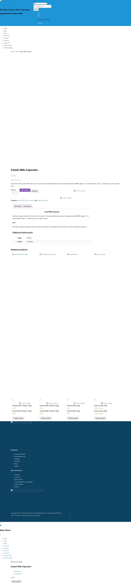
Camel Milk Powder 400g (49, 406)
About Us (6, 40)
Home (5, 28)
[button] (18, 418)
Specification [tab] (27, 206)
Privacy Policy (8, 45)
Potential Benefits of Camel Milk (24, 482)
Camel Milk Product (23, 200)
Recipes (17, 466)
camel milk (36, 183)
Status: (12, 180)
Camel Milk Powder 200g (21, 406)
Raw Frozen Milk (100, 406)
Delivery (6, 38)
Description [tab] (18, 206)
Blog (5, 31)
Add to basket (25, 190)
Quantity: (13, 190)
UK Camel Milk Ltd (5, 5)
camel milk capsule (43, 200)
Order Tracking (8, 48)
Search (36, 9)
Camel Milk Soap (73, 406)
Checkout (34, 191)
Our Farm (6, 35)
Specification (18, 573)
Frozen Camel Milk (20, 454)
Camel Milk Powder (20, 456)
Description (18, 571)
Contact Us (7, 43)
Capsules (32, 200)
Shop (5, 33)
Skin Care (17, 461)
